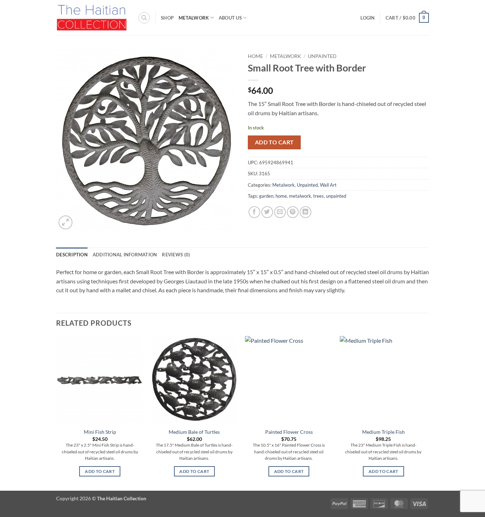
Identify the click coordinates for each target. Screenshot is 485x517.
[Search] (144, 17)
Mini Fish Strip (100, 432)
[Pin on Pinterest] (293, 212)
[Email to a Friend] (280, 212)
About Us (230, 18)
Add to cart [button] (100, 471)
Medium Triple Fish (383, 432)
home (281, 196)
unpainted (336, 196)
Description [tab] (72, 254)
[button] (367, 17)
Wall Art (328, 185)
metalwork (300, 196)
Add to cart (274, 142)
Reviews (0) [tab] (176, 254)
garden (266, 196)
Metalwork (194, 18)
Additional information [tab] (125, 254)
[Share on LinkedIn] (305, 212)
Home (255, 56)
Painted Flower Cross (289, 432)
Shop (167, 18)
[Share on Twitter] (267, 212)
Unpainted (322, 56)
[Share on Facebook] (254, 212)
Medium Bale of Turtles (194, 432)
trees (318, 196)
